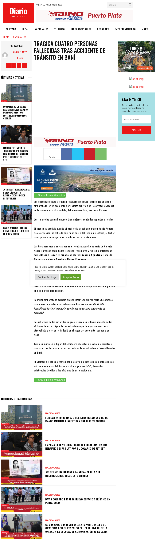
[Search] (130, 5)
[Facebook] (8, 65)
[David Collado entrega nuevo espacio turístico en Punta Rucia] (16, 214)
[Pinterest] (89, 154)
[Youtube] (24, 65)
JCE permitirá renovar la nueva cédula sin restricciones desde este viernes (16, 194)
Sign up (136, 130)
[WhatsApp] (101, 154)
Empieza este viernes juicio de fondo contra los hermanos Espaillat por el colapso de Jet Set (15, 153)
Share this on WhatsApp (51, 195)
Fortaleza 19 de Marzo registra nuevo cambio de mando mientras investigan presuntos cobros (15, 112)
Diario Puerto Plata (20, 55)
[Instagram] (13, 65)
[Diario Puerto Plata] (6, 55)
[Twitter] (19, 65)
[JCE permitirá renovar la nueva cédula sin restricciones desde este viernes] (16, 176)
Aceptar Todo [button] (71, 277)
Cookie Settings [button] (46, 277)
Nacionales (19, 37)
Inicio (6, 37)
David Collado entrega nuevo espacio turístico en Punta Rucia (16, 231)
